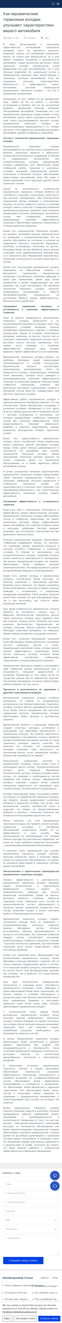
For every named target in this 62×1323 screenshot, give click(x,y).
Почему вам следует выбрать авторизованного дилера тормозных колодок (17, 1299)
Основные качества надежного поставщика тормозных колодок (17, 1292)
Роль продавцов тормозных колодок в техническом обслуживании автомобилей (47, 1299)
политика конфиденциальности (19, 1311)
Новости (45, 1278)
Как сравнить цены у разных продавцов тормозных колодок (47, 1292)
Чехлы (55, 1278)
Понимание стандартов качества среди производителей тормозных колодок (47, 1286)
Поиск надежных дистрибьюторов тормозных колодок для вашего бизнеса (25, 1285)
